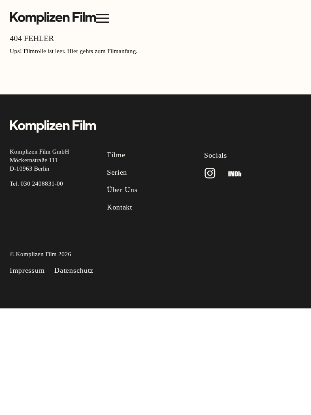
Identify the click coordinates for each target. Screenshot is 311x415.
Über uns (122, 190)
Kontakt (119, 207)
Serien (117, 172)
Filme (116, 155)
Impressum (27, 270)
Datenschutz (74, 270)
